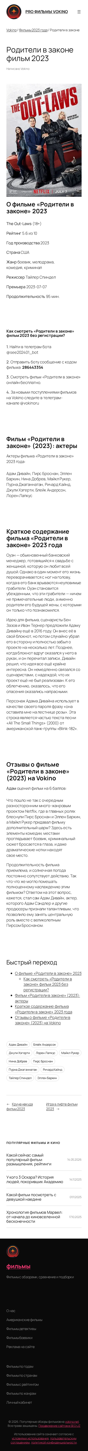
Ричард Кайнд (52, 1069)
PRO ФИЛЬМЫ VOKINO (46, 11)
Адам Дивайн (18, 1044)
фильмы (18, 1266)
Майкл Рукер (70, 1053)
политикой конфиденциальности (54, 1442)
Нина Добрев (18, 1061)
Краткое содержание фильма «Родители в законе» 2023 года (43, 1009)
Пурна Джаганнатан (23, 1069)
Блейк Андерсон (44, 1044)
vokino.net (72, 1422)
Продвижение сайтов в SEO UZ (59, 1426)
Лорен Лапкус (46, 1053)
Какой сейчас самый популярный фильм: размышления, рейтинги (28, 1159)
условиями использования (30, 1438)
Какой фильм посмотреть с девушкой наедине (31, 1197)
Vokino (11, 30)
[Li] (9, 1300)
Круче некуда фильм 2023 (19, 1106)
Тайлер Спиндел (20, 1078)
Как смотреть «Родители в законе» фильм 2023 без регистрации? (47, 984)
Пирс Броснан (43, 1061)
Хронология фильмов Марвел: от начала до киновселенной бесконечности (34, 1216)
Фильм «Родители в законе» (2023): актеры (47, 998)
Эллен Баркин (47, 1078)
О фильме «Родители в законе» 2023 (48, 973)
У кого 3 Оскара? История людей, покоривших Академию (34, 1179)
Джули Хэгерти (19, 1053)
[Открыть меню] (79, 11)
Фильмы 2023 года (33, 30)
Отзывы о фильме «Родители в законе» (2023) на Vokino (42, 1020)
